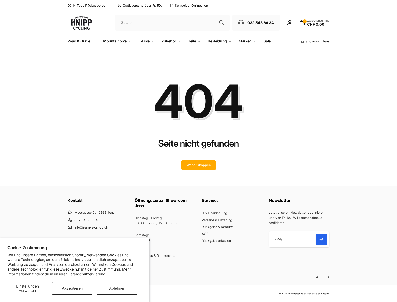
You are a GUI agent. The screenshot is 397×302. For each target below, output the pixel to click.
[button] (314, 22)
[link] (89, 5)
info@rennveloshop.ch (91, 227)
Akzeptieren (72, 288)
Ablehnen (117, 288)
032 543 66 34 (86, 220)
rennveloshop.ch (297, 293)
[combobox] (172, 23)
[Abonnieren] (321, 239)
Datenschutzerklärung (86, 274)
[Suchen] (221, 22)
